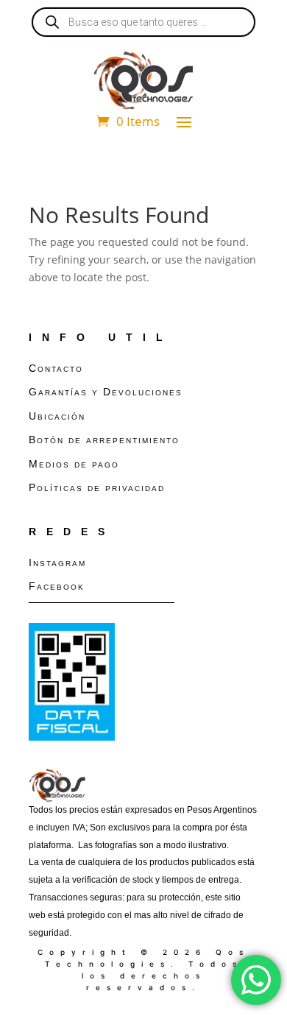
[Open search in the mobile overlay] (143, 22)
